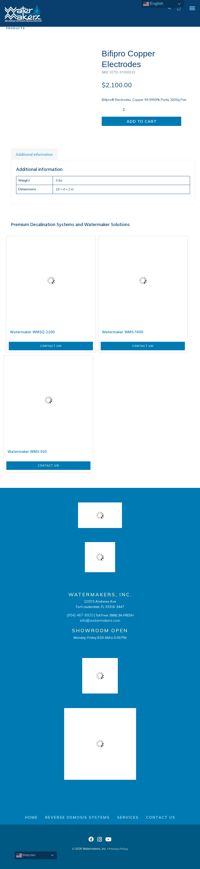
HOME (31, 817)
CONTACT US (160, 817)
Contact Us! (51, 346)
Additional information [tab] (34, 154)
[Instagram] (100, 840)
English (28, 855)
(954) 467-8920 (80, 615)
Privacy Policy (118, 849)
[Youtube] (108, 840)
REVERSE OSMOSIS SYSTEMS (77, 817)
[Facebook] (91, 840)
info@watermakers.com (100, 620)
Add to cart (142, 121)
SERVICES (128, 817)
